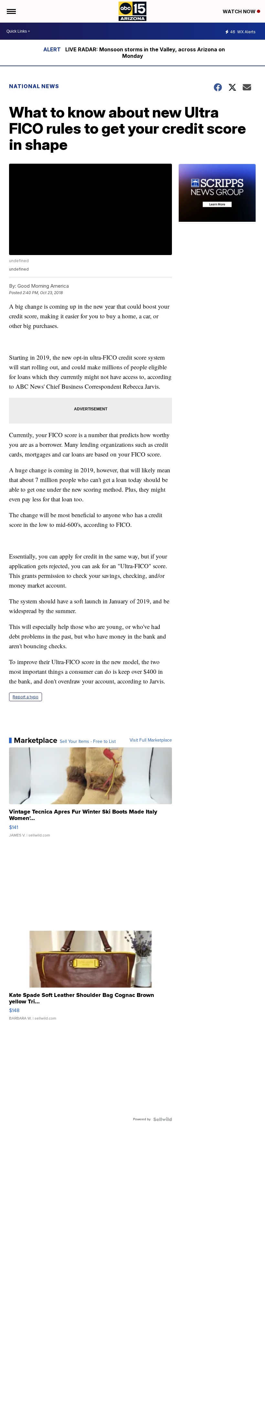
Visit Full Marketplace (151, 740)
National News (34, 86)
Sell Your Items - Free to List (88, 741)
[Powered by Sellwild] (162, 1119)
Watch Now (240, 11)
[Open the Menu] (11, 11)
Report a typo (25, 696)
